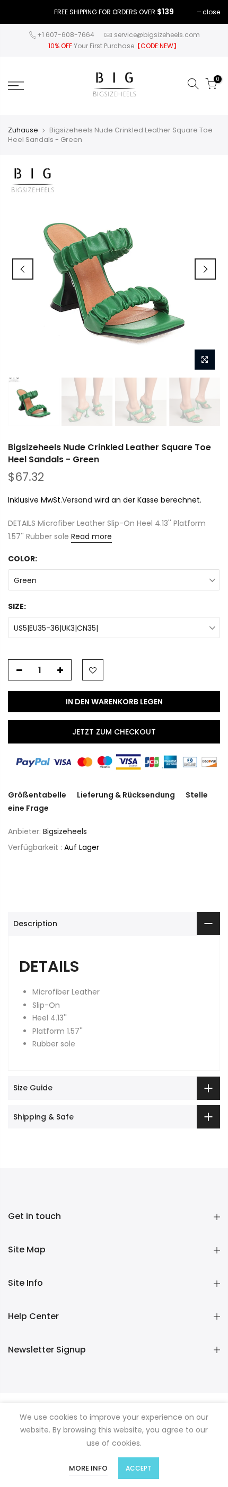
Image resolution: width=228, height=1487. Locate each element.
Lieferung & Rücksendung (126, 795)
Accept (139, 1468)
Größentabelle (37, 795)
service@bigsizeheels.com (157, 34)
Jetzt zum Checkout (114, 732)
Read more (91, 536)
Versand (77, 500)
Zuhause (23, 130)
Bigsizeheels (65, 831)
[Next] (205, 269)
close (211, 11)
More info (88, 1468)
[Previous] (22, 269)
